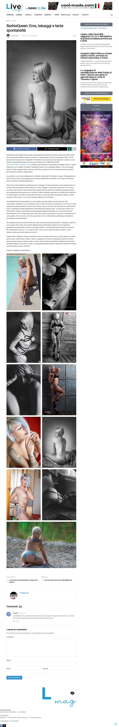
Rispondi (17, 621)
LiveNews (19, 15)
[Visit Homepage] (26, 6)
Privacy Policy (5, 721)
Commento (11, 637)
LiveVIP (56, 15)
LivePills (28, 15)
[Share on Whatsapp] (70, 149)
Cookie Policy (15, 721)
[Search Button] (111, 15)
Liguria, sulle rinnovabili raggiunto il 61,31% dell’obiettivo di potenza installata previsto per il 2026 (96, 37)
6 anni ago (22, 613)
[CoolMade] (80, 6)
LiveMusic (47, 15)
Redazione (15, 35)
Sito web (45, 668)
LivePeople (38, 15)
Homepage (10, 15)
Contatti (85, 15)
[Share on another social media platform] (74, 149)
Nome (9, 660)
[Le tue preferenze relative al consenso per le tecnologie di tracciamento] (116, 724)
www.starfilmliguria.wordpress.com (18, 165)
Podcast (76, 15)
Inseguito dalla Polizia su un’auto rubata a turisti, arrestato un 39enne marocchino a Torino (96, 55)
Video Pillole (65, 15)
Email (9, 668)
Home (8, 20)
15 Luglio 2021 (25, 35)
